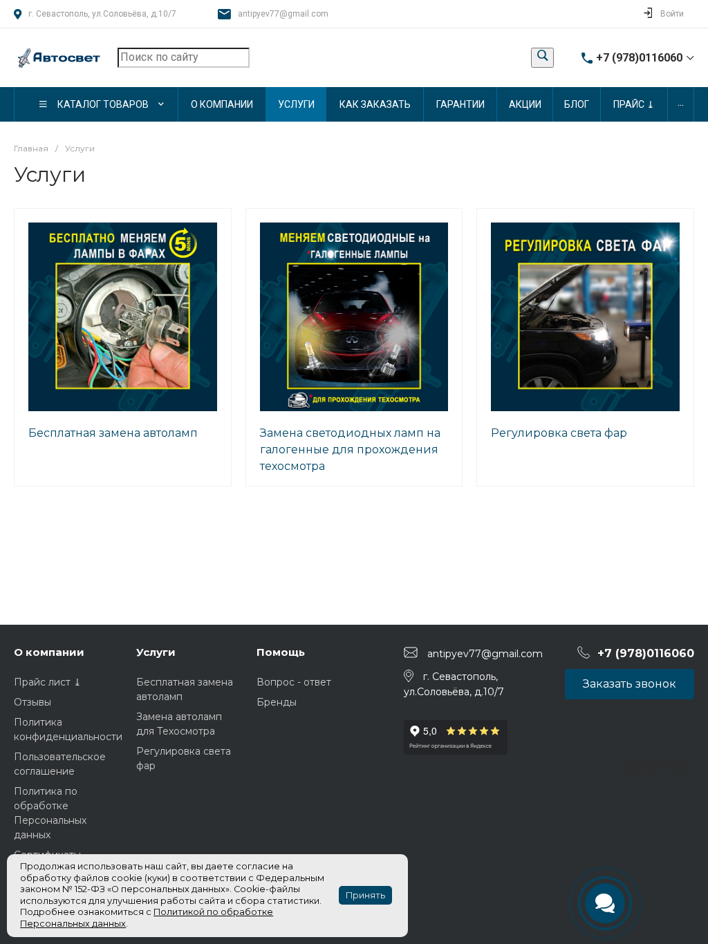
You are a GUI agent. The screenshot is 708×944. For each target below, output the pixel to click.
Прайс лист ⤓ (48, 682)
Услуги (156, 652)
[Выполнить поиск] (542, 58)
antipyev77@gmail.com (283, 14)
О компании (49, 652)
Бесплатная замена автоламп (113, 433)
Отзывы (32, 702)
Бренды (277, 702)
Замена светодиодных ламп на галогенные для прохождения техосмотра (350, 449)
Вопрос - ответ (294, 682)
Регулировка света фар (559, 433)
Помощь (281, 652)
